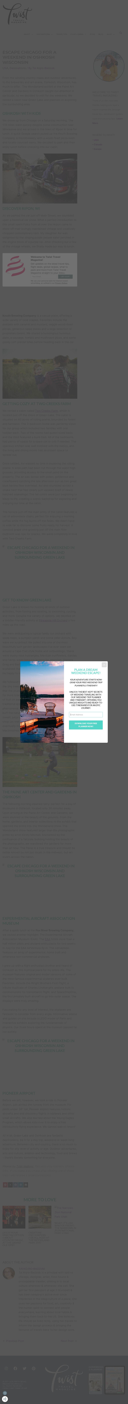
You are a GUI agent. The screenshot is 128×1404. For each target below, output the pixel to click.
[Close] (104, 664)
